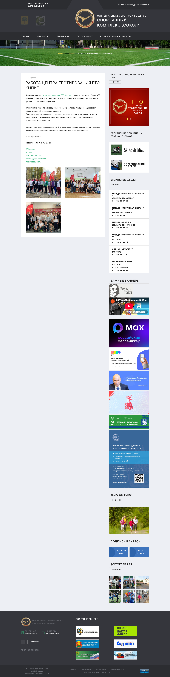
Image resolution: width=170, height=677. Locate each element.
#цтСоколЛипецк (33, 155)
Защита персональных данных (37, 673)
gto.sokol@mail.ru (52, 633)
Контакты (35, 642)
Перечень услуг (85, 36)
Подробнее (114, 82)
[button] (127, 119)
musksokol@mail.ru (32, 633)
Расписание (63, 36)
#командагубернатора (36, 159)
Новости (71, 54)
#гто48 (29, 152)
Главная (25, 36)
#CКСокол (30, 149)
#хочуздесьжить (33, 162)
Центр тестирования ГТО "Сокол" (56, 95)
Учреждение (43, 36)
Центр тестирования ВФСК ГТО (115, 36)
